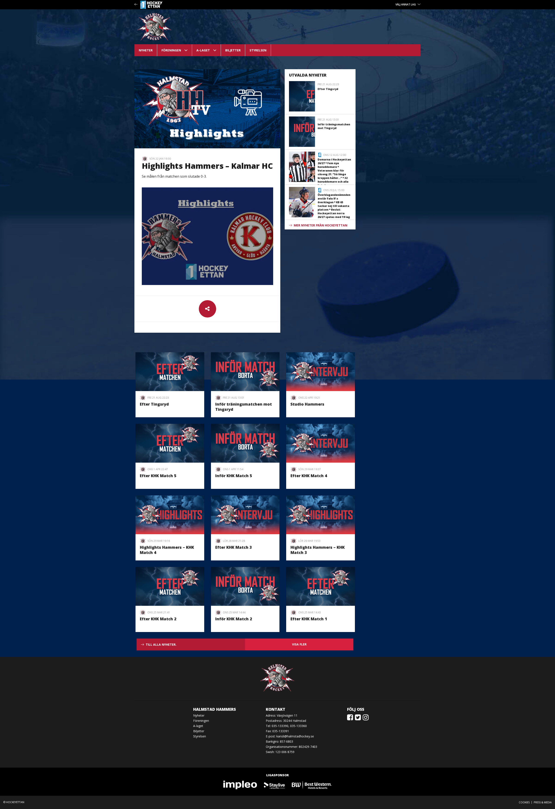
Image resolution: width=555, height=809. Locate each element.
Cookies (524, 802)
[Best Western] (312, 785)
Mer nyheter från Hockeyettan (320, 225)
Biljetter (233, 50)
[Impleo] (240, 785)
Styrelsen (258, 50)
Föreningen (171, 50)
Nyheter (146, 50)
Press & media (543, 802)
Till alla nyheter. (161, 644)
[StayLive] (274, 785)
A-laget (203, 50)
